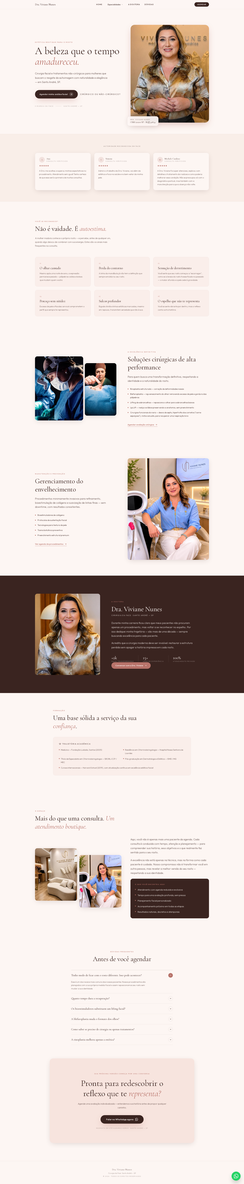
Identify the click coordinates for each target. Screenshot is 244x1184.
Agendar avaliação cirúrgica (141, 424)
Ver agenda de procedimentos (49, 544)
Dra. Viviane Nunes (45, 4)
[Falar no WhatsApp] (236, 1176)
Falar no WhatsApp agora (119, 1119)
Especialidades (114, 4)
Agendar (201, 4)
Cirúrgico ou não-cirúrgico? (100, 94)
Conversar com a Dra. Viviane (129, 665)
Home (99, 4)
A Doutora (134, 4)
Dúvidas (149, 4)
